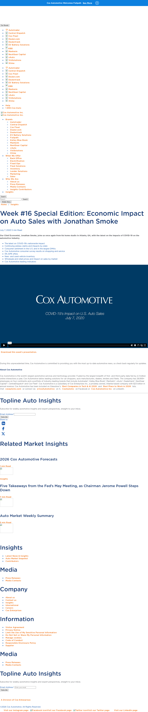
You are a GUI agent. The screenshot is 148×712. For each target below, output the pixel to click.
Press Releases (17, 184)
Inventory (15, 168)
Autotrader (15, 122)
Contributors (12, 561)
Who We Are (12, 179)
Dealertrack (16, 132)
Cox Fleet (15, 127)
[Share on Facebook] (3, 430)
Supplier (10, 645)
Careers (9, 608)
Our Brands (5, 25)
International (12, 605)
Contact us (11, 600)
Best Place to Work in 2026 (117, 386)
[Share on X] (3, 435)
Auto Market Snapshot (17, 558)
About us (14, 181)
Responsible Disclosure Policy (21, 643)
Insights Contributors (21, 189)
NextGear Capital (18, 145)
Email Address (7, 414)
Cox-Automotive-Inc (101, 389)
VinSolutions (16, 150)
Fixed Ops (15, 163)
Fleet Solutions (18, 166)
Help (8, 105)
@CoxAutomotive (46, 389)
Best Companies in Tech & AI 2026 (79, 386)
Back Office (16, 158)
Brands (9, 119)
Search (25, 199)
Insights (9, 192)
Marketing (15, 174)
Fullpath (14, 137)
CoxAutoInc (68, 389)
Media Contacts (18, 186)
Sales (12, 176)
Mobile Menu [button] (6, 202)
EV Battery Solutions (20, 135)
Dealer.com (15, 130)
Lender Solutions (18, 171)
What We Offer (13, 155)
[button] (3, 196)
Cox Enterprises (14, 610)
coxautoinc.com (13, 389)
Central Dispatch (18, 124)
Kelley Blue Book (19, 140)
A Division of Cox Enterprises (16, 700)
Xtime (13, 153)
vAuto (13, 148)
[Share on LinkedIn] (3, 425)
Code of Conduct (14, 640)
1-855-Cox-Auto (13, 108)
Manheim (14, 142)
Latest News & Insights (17, 556)
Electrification (17, 161)
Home (4, 204)
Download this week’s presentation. (19, 352)
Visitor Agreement (15, 627)
